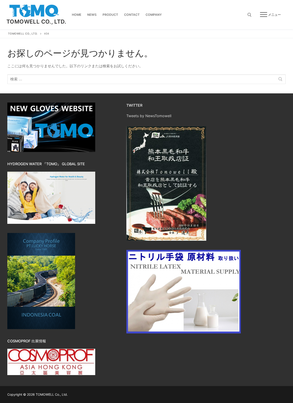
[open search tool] (249, 15)
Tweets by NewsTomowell (148, 116)
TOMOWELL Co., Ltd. (36, 21)
